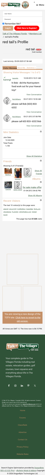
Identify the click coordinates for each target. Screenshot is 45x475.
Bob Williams (16, 99)
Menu (41, 4)
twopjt (5, 215)
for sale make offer (32, 187)
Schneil (34, 212)
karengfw (15, 78)
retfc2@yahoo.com (25, 212)
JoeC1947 (27, 177)
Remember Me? (13, 23)
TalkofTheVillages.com (28, 404)
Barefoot (8, 175)
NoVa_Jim (37, 209)
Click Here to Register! (27, 28)
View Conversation (34, 94)
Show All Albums (35, 195)
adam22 (5, 209)
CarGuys (8, 189)
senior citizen (18, 190)
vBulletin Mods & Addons (26, 470)
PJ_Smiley (15, 212)
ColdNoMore (21, 209)
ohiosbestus (7, 212)
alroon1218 (12, 209)
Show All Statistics (34, 156)
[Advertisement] (22, 237)
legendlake (29, 209)
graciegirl (18, 179)
